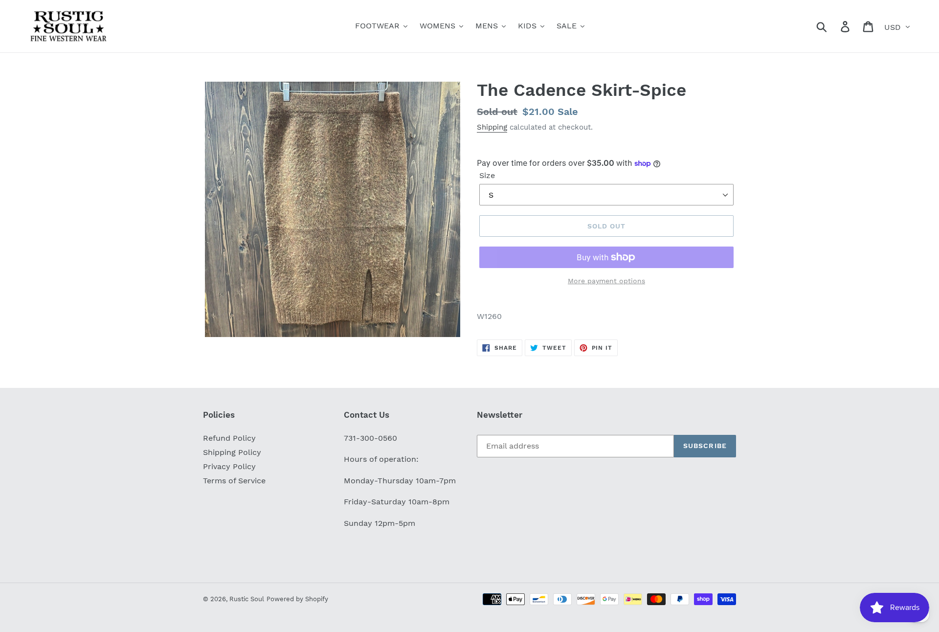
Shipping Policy (232, 452)
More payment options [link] (606, 281)
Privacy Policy (229, 466)
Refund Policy (229, 438)
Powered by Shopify (297, 599)
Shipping (492, 127)
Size (487, 175)
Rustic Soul (246, 599)
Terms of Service (234, 480)
